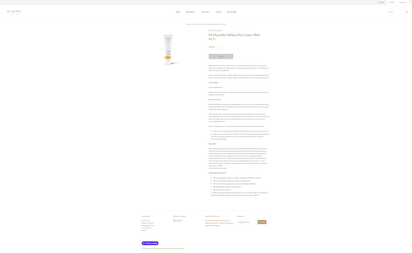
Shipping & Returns (148, 225)
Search (144, 230)
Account (381, 2)
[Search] (407, 12)
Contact (219, 12)
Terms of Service (147, 223)
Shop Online (190, 12)
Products (195, 24)
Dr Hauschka (215, 31)
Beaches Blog (231, 12)
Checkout (402, 2)
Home (178, 12)
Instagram (179, 220)
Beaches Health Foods (162, 248)
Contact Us (145, 220)
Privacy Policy (146, 228)
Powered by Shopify (177, 248)
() (391, 2)
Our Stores (205, 12)
